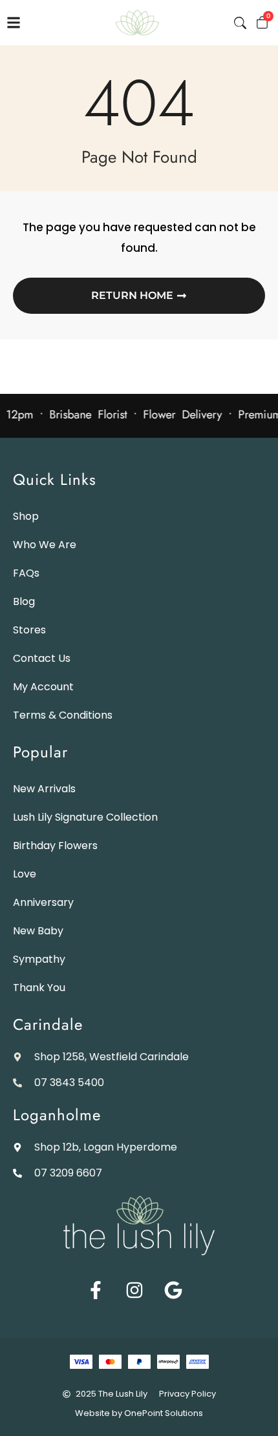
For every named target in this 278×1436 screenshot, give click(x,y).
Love (24, 874)
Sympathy (39, 959)
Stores (29, 629)
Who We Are (44, 544)
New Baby (38, 930)
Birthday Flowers (55, 845)
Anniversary (43, 902)
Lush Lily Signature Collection (85, 817)
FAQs (26, 573)
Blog (24, 601)
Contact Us (41, 658)
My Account (43, 686)
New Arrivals (44, 788)
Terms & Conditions (62, 715)
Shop (26, 516)
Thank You (39, 987)
